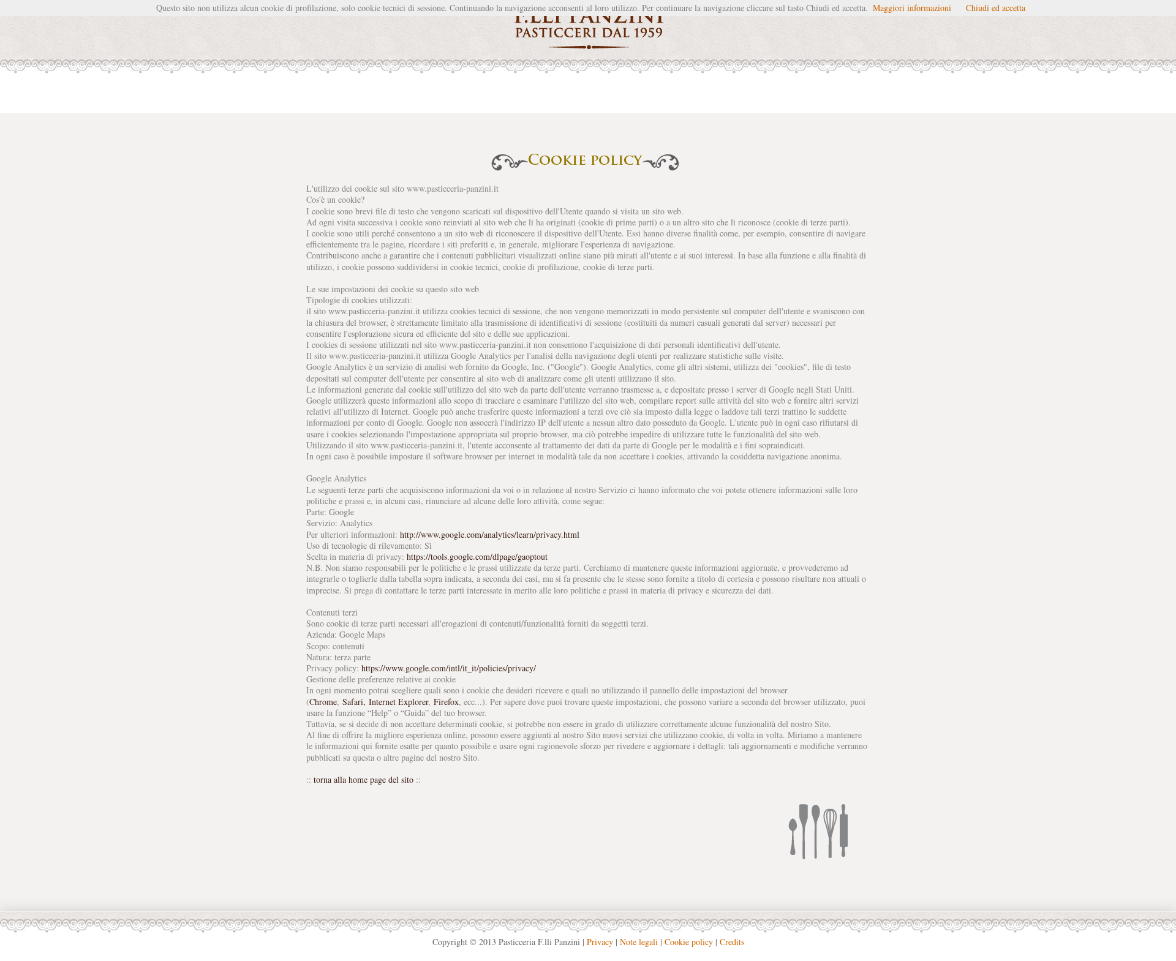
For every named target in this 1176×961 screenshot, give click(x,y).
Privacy (600, 942)
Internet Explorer (398, 701)
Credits (732, 942)
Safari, (354, 701)
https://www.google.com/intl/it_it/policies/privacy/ (448, 668)
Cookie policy (689, 942)
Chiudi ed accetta (995, 7)
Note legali (639, 942)
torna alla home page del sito (363, 779)
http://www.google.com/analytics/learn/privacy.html (489, 534)
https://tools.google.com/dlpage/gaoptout (477, 556)
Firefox (446, 701)
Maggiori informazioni (912, 7)
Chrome (323, 701)
